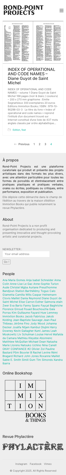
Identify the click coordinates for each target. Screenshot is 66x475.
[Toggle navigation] (61, 10)
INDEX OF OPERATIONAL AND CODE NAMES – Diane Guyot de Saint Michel (31, 76)
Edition (16, 129)
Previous (23, 144)
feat (23, 129)
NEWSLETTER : (12, 249)
